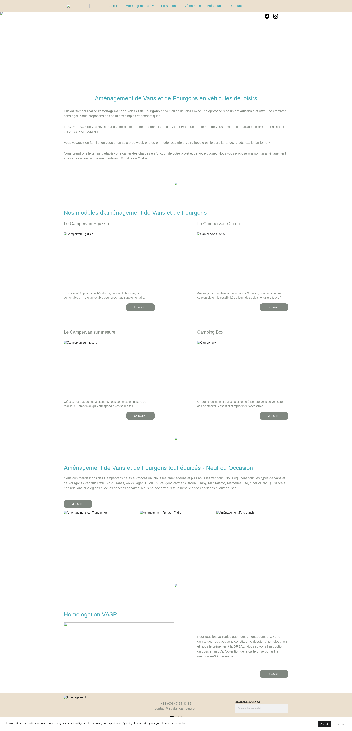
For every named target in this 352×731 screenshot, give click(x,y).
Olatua (143, 158)
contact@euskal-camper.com (176, 708)
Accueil (114, 6)
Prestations (169, 6)
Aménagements (137, 6)
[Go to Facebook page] (267, 16)
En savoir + (140, 307)
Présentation (216, 6)
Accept (324, 724)
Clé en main (192, 6)
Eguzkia (126, 158)
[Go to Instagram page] (275, 16)
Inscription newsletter (247, 701)
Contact (237, 6)
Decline (341, 724)
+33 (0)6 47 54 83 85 (176, 703)
